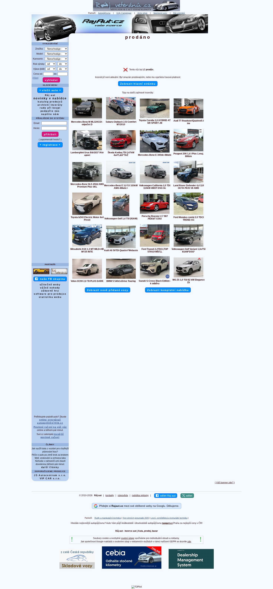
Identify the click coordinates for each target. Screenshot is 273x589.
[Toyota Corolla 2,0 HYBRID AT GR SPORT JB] (154, 117)
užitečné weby (50, 284)
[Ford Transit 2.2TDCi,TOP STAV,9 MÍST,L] (154, 246)
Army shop (142, 13)
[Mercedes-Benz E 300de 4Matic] (154, 152)
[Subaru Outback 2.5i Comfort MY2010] (120, 119)
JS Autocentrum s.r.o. (50, 475)
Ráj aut (50, 95)
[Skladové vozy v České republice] (77, 568)
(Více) (35, 78)
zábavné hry (50, 290)
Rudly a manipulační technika (108, 518)
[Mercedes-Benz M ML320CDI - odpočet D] (87, 119)
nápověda (123, 495)
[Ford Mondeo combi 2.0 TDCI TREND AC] (188, 214)
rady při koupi (50, 108)
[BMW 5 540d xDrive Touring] (120, 278)
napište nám (50, 114)
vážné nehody (50, 288)
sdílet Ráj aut (167, 495)
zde (189, 541)
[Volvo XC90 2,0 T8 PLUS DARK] (87, 278)
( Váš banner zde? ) (225, 482)
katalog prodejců (50, 101)
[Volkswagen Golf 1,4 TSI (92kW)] (121, 216)
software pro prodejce (50, 294)
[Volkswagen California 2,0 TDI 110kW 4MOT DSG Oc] (154, 183)
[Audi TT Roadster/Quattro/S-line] (188, 118)
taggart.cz (167, 523)
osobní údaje (127, 538)
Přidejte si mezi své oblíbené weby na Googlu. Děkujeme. (138, 505)
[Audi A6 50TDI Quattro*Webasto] (120, 248)
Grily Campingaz (123, 13)
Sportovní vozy (160, 13)
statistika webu (50, 297)
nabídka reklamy (140, 495)
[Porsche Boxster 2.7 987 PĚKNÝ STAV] (154, 213)
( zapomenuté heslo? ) (50, 139)
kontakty (109, 495)
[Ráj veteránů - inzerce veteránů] (136, 10)
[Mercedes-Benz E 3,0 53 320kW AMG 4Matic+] (121, 183)
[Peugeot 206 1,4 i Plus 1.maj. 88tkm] (188, 151)
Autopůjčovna (104, 13)
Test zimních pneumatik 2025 (136, 518)
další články (50, 467)
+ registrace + (50, 144)
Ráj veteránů (179, 13)
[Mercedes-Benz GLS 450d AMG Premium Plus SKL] (87, 181)
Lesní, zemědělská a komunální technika (169, 518)
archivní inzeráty (50, 105)
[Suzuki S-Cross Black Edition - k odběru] (154, 278)
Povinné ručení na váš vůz (50, 427)
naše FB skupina (51, 278)
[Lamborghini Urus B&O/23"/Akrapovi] (87, 150)
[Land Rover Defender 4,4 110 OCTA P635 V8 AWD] (188, 183)
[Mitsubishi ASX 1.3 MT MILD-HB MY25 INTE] (87, 246)
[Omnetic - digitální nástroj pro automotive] (191, 568)
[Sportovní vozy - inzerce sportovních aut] (41, 274)
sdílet (188, 495)
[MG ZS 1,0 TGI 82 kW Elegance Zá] (188, 277)
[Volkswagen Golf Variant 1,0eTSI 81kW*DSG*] (188, 246)
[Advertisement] (225, 70)
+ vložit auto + (50, 90)
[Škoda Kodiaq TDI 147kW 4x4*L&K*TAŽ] (120, 150)
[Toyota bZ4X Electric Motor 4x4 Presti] (87, 214)
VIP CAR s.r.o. (50, 478)
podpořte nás (50, 111)
